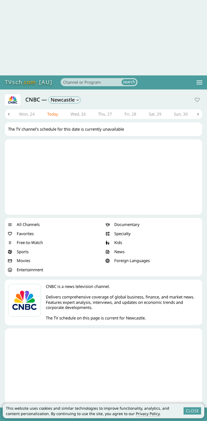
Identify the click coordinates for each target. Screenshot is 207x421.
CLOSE (192, 411)
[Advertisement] (103, 37)
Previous (9, 114)
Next (198, 114)
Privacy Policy (148, 413)
